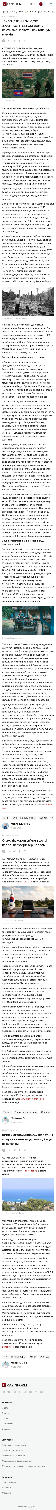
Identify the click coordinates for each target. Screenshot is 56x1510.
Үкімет (6, 1112)
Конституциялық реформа (43, 11)
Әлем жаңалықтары (24, 817)
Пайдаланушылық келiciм (14, 1445)
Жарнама (6, 1493)
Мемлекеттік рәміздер (13, 1455)
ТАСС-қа (27, 881)
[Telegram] (14, 41)
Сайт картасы (9, 1482)
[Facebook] (19, 41)
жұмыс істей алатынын (31, 1098)
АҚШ (6, 817)
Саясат (43, 817)
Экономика (7, 1423)
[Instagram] (3, 41)
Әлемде (45, 1112)
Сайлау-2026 (16, 11)
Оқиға (5, 1408)
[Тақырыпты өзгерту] (42, 4)
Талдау (5, 1418)
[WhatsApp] (9, 41)
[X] (25, 41)
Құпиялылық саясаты (12, 1450)
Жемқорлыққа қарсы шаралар (16, 1461)
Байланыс (6, 1487)
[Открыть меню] (51, 4)
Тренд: (5, 11)
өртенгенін (8, 1346)
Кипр (33, 1356)
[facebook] (19, 1392)
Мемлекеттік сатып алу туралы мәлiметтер (24, 1466)
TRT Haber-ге (30, 1170)
